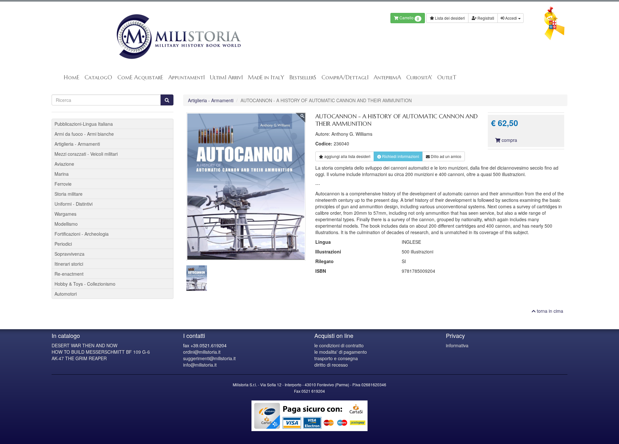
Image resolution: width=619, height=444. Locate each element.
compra (508, 140)
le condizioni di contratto (339, 345)
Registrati (485, 18)
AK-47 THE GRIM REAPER (79, 358)
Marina (61, 174)
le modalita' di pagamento (340, 352)
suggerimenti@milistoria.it (209, 358)
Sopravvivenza (69, 254)
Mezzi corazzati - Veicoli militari (86, 154)
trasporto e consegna (336, 358)
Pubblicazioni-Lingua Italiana (83, 124)
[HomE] (178, 36)
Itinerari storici (68, 264)
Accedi (511, 18)
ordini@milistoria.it (202, 352)
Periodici (63, 244)
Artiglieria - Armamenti (210, 100)
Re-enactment (69, 274)
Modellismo (66, 224)
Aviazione (64, 164)
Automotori (65, 294)
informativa (457, 345)
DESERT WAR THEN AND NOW (84, 345)
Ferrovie (63, 184)
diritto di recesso (331, 364)
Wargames (65, 214)
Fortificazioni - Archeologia (81, 234)
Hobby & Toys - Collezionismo (84, 284)
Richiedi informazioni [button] (400, 156)
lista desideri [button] (347, 156)
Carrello (408, 18)
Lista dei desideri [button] (449, 18)
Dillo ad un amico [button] (445, 156)
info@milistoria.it (200, 364)
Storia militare (68, 194)
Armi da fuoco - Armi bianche (84, 134)
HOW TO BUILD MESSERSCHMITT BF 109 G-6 (101, 352)
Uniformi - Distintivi (73, 204)
